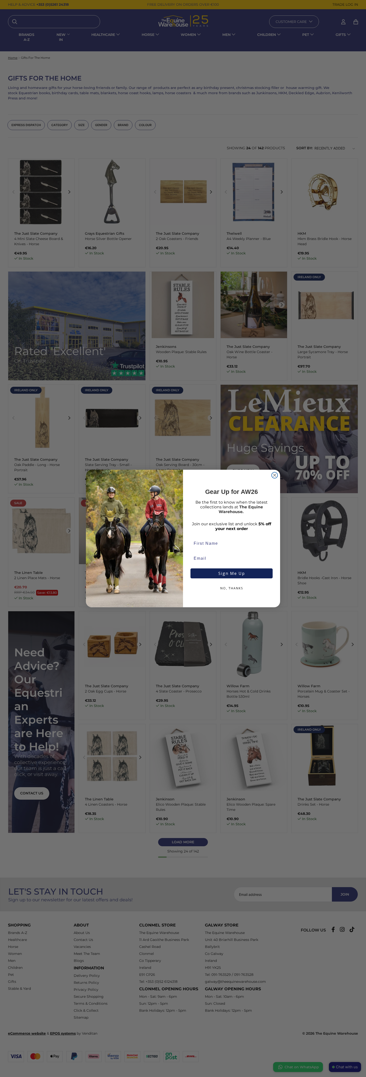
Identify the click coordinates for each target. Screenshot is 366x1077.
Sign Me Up (231, 573)
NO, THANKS (231, 588)
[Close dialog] (275, 475)
